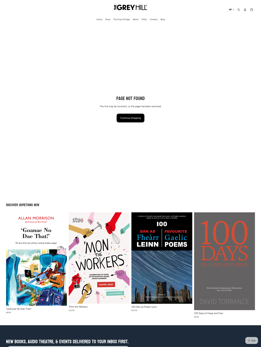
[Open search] (238, 9)
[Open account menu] (245, 9)
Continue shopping (130, 118)
